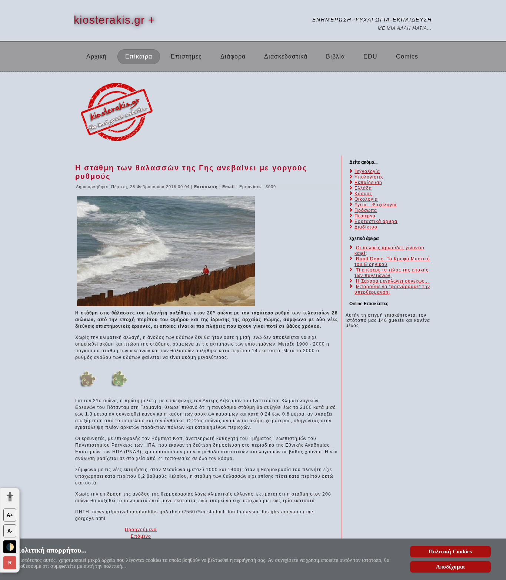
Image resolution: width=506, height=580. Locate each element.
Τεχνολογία (367, 171)
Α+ (10, 515)
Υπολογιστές (369, 177)
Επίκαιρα (138, 56)
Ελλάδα (363, 188)
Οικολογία (366, 199)
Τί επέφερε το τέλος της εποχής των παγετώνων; (391, 272)
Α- (9, 531)
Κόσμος (363, 193)
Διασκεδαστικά (285, 56)
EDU (370, 56)
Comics (407, 56)
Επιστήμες (186, 56)
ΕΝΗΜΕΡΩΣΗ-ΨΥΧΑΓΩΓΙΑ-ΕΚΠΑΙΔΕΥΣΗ (372, 20)
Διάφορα (233, 56)
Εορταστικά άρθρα (375, 221)
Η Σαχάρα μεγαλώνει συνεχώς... (392, 281)
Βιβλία (335, 56)
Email (229, 186)
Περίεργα (365, 216)
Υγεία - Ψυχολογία (375, 204)
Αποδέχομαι (450, 567)
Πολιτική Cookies (450, 551)
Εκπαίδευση (368, 182)
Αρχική (96, 56)
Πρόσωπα (365, 210)
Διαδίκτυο (365, 227)
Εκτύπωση (206, 186)
